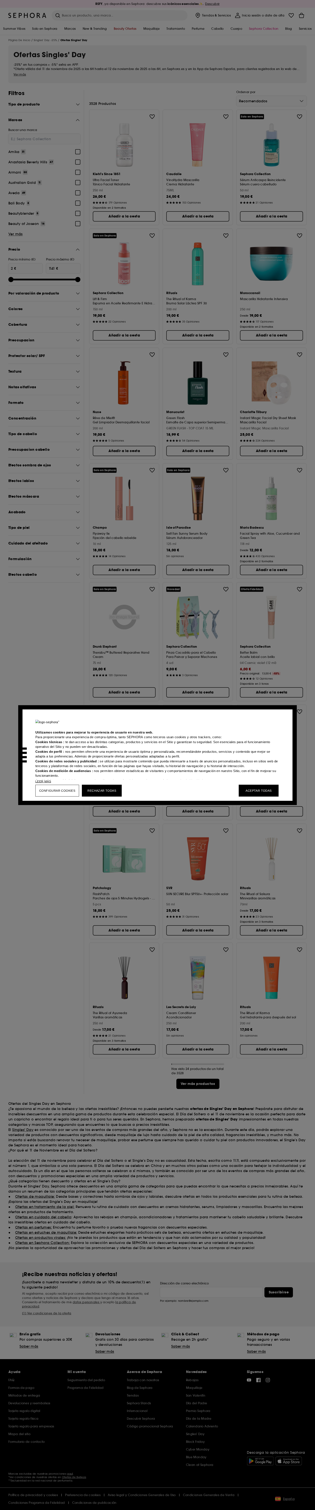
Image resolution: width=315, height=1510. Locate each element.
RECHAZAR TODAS (101, 790)
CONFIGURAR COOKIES (57, 790)
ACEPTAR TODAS (259, 790)
